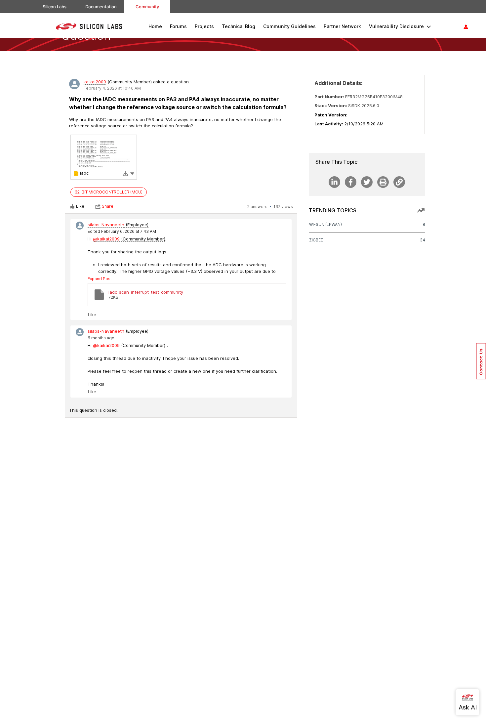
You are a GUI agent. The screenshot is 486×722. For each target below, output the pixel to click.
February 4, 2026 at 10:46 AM (112, 88)
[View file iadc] (104, 157)
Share (107, 206)
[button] (132, 173)
